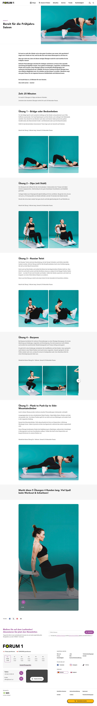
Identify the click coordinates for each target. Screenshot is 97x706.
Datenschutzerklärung (75, 691)
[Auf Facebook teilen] (9, 618)
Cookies (71, 694)
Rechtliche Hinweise (61, 691)
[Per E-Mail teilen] (20, 618)
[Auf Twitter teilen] (13, 618)
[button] (79, 381)
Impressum (85, 691)
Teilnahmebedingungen (88, 694)
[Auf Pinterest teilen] (17, 618)
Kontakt (58, 694)
